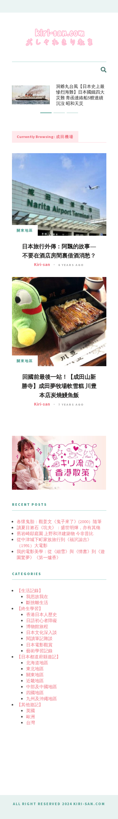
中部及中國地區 (41, 686)
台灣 (30, 722)
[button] (46, 112)
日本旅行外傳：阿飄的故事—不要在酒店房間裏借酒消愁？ (59, 251)
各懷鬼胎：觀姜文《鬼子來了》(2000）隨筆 (59, 521)
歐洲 (30, 716)
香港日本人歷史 (41, 614)
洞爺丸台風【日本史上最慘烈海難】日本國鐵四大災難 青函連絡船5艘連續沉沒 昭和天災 (80, 95)
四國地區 (35, 692)
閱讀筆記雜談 (39, 638)
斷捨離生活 (37, 602)
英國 (30, 710)
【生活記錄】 (30, 590)
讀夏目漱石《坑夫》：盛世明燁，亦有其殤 (58, 527)
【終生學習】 (30, 608)
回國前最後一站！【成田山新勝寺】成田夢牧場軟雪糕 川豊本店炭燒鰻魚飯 (59, 386)
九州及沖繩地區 (41, 698)
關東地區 (25, 230)
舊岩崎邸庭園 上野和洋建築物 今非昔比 (55, 533)
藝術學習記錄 (39, 651)
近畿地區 (35, 680)
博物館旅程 (37, 626)
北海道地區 (37, 663)
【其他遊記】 (30, 704)
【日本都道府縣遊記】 (39, 657)
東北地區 (35, 669)
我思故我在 (37, 596)
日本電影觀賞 (39, 645)
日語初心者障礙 (41, 620)
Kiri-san (42, 264)
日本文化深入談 (41, 632)
